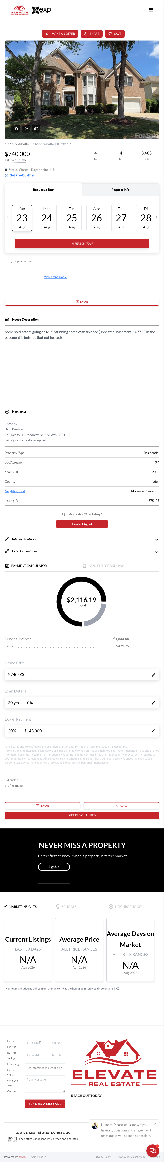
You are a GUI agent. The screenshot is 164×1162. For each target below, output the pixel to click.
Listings (11, 1046)
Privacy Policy (103, 1156)
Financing (13, 1064)
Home (11, 1041)
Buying (11, 1052)
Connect (12, 1091)
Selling (11, 1058)
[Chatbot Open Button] (152, 1150)
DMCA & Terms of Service (131, 1156)
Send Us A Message (45, 1103)
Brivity (22, 1156)
